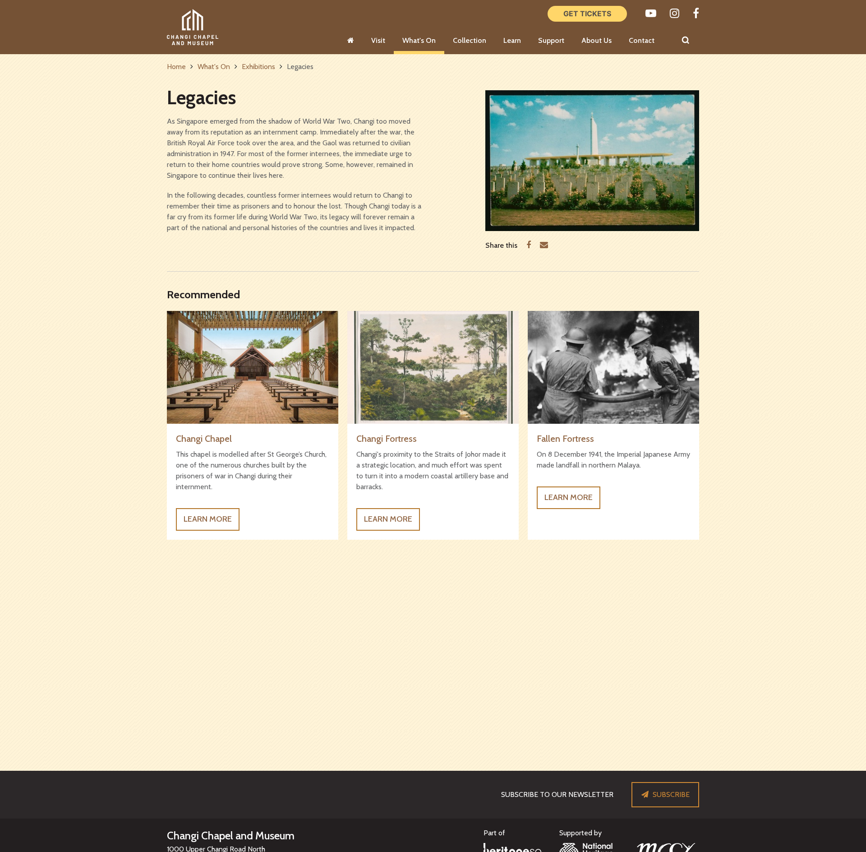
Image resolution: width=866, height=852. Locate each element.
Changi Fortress (386, 438)
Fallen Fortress (565, 438)
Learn (512, 40)
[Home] (351, 40)
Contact (641, 40)
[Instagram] (674, 13)
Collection (469, 40)
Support (551, 40)
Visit (378, 40)
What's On (419, 40)
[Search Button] (685, 40)
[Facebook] (696, 13)
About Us (596, 40)
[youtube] (650, 13)
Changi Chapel (204, 438)
